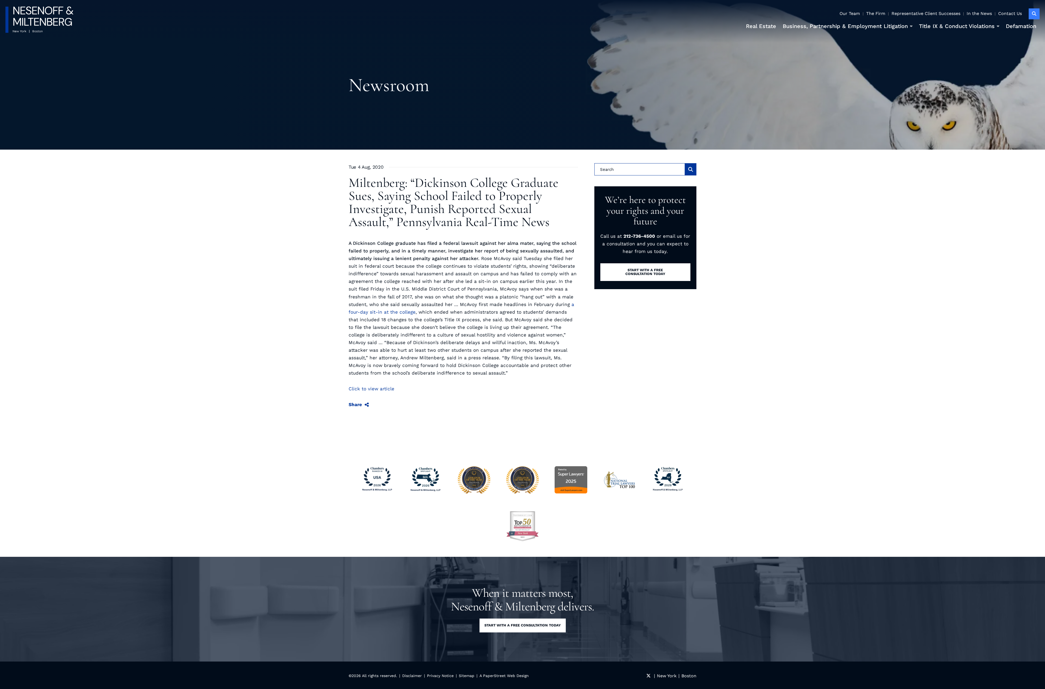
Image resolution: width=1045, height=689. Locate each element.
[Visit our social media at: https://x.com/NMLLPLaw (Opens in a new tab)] (648, 675)
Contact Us (1010, 13)
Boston (688, 675)
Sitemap (466, 675)
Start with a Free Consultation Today (522, 625)
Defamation (1021, 26)
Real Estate (761, 26)
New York (667, 675)
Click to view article (371, 388)
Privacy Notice (440, 675)
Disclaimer (412, 675)
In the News (979, 13)
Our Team (850, 13)
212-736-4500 (639, 236)
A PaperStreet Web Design (504, 675)
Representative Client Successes (926, 13)
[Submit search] (690, 169)
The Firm (875, 13)
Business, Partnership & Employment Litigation (845, 26)
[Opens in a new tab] (522, 526)
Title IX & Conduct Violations (957, 26)
